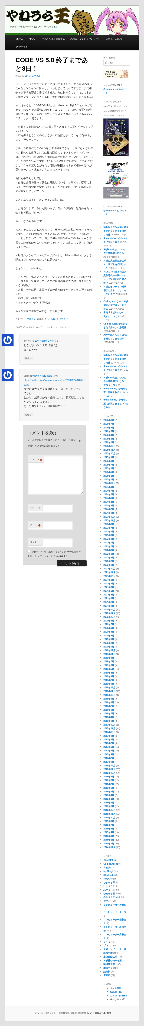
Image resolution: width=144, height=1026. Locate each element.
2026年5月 (108, 431)
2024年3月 (108, 505)
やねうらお (49, 318)
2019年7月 (108, 661)
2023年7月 (108, 527)
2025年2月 (108, 475)
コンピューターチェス (114, 912)
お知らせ (108, 878)
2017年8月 (108, 739)
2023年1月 (108, 542)
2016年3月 (108, 798)
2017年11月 (109, 728)
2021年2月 (108, 602)
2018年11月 (109, 691)
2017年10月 (109, 732)
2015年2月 (108, 839)
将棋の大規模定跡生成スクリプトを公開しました (114, 264)
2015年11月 (109, 813)
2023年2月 (108, 538)
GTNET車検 (105, 1012)
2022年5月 (108, 553)
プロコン (31, 318)
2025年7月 (108, 464)
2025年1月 (108, 479)
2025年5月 (108, 472)
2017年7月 (108, 743)
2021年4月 (108, 594)
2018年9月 (108, 698)
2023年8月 (108, 524)
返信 (28, 358)
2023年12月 (109, 516)
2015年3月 (108, 836)
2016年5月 (108, 791)
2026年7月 (108, 423)
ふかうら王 (109, 889)
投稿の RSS (116, 991)
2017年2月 (108, 758)
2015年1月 (108, 843)
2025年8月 (108, 461)
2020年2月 (108, 643)
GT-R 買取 (94, 1012)
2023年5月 (108, 535)
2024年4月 (108, 501)
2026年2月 (108, 438)
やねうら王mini (111, 897)
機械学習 (108, 967)
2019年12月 (109, 650)
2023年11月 (109, 520)
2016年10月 (109, 772)
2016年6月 (108, 787)
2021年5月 (108, 590)
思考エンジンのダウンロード (85, 38)
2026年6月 (108, 427)
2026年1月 (108, 442)
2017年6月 (108, 746)
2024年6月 (108, 494)
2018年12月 (109, 687)
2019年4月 (108, 672)
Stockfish (108, 875)
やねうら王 (109, 893)
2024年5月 (108, 498)
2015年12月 (109, 810)
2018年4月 (108, 717)
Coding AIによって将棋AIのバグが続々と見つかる (115, 305)
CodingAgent (110, 863)
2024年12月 (109, 483)
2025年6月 (108, 468)
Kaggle (107, 867)
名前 (35, 507)
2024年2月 (108, 509)
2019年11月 (109, 654)
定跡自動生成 (110, 956)
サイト (33, 542)
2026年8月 (108, 420)
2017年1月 (108, 761)
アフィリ (108, 901)
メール (35, 525)
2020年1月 (108, 646)
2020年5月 (108, 631)
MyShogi (108, 871)
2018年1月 (108, 720)
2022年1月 (108, 564)
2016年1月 (108, 806)
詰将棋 (106, 971)
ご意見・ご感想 (114, 38)
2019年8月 (108, 657)
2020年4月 (108, 635)
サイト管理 (116, 988)
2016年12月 (109, 765)
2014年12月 (109, 847)
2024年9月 (108, 487)
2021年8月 (108, 583)
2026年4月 (108, 435)
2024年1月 (108, 512)
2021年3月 (108, 598)
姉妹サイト (22, 46)
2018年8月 (108, 702)
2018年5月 (108, 713)
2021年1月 (108, 605)
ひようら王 (109, 886)
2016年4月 (108, 795)
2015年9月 (108, 821)
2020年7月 (108, 624)
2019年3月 (108, 676)
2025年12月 (109, 446)
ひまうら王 (109, 882)
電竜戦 (106, 975)
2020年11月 (109, 613)
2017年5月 (108, 750)
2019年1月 (108, 683)
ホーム (19, 38)
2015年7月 (108, 824)
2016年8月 (108, 780)
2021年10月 (109, 576)
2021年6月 (108, 587)
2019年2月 (108, 680)
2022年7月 (108, 546)
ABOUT (33, 38)
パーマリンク (61, 318)
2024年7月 (108, 490)
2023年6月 (108, 531)
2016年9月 (108, 776)
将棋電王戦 (109, 964)
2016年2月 (108, 802)
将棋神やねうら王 (112, 960)
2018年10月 (109, 695)
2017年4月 (108, 754)
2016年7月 (108, 784)
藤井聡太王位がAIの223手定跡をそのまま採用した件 (115, 230)
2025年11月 (109, 449)
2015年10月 (109, 817)
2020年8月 (108, 620)
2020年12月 (109, 609)
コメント (36, 459)
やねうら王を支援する (53, 38)
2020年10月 (109, 616)
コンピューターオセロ (114, 904)
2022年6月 (108, 550)
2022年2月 (108, 561)
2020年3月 (108, 639)
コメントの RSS (118, 995)
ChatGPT (108, 860)
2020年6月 (108, 628)
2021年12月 (109, 568)
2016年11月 (109, 769)
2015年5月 (108, 828)
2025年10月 (109, 453)
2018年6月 (108, 709)
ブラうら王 (109, 941)
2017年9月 (108, 735)
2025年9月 (108, 457)
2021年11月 (109, 572)
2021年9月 (108, 579)
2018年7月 (108, 706)
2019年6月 (108, 665)
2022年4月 (108, 557)
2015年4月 (108, 832)
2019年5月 (108, 669)
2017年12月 (109, 724)
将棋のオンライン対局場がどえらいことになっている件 (114, 290)
